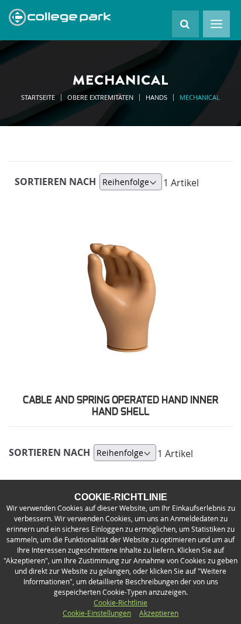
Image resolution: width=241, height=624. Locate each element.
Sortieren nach (55, 181)
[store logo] (60, 17)
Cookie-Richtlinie (120, 602)
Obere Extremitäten (101, 97)
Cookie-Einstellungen (97, 613)
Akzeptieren (158, 613)
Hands (157, 97)
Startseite (39, 97)
